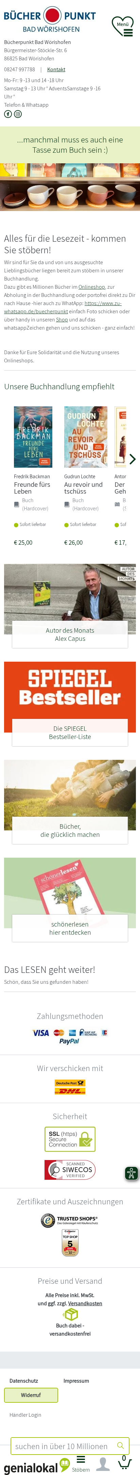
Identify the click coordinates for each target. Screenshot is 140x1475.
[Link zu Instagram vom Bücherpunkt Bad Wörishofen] (18, 114)
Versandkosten (85, 1303)
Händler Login (25, 1414)
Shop (62, 319)
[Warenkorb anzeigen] (125, 1467)
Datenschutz (24, 1380)
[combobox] (61, 1446)
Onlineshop (91, 286)
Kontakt (56, 69)
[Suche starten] (120, 1446)
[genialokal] (37, 1466)
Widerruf (31, 1395)
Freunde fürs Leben (32, 488)
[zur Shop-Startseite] (50, 18)
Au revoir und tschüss (83, 488)
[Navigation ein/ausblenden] (103, 1464)
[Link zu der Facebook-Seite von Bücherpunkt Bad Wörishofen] (9, 114)
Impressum (76, 1380)
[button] (81, 1466)
